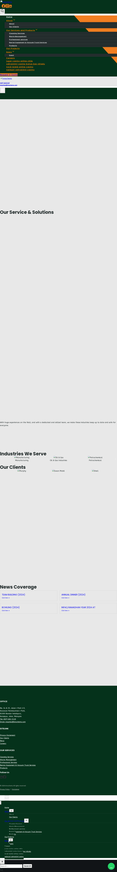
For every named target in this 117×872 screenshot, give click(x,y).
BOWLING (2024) (11, 607)
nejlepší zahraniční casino (20, 70)
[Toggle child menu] (11, 811)
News (2, 741)
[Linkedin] (10, 6)
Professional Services (8, 762)
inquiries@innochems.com (8, 85)
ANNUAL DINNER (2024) (73, 594)
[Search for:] (11, 866)
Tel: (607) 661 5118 (8, 719)
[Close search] (2, 862)
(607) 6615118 (4, 83)
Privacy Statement (7, 735)
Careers (3, 743)
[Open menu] (2, 90)
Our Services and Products (14, 821)
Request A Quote (9, 74)
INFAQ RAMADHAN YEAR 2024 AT (78, 607)
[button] (111, 866)
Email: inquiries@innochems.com (13, 722)
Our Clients (4, 738)
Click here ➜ (6, 598)
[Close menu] (0, 803)
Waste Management (18, 36)
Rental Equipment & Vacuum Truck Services (28, 42)
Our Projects (9, 837)
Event (11, 844)
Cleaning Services (17, 33)
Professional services (18, 39)
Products (3, 768)
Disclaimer (15, 789)
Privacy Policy (5, 789)
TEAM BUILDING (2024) (13, 594)
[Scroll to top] (2, 798)
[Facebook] (3, 6)
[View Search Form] (2, 11)
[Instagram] (7, 6)
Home (7, 808)
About (11, 24)
